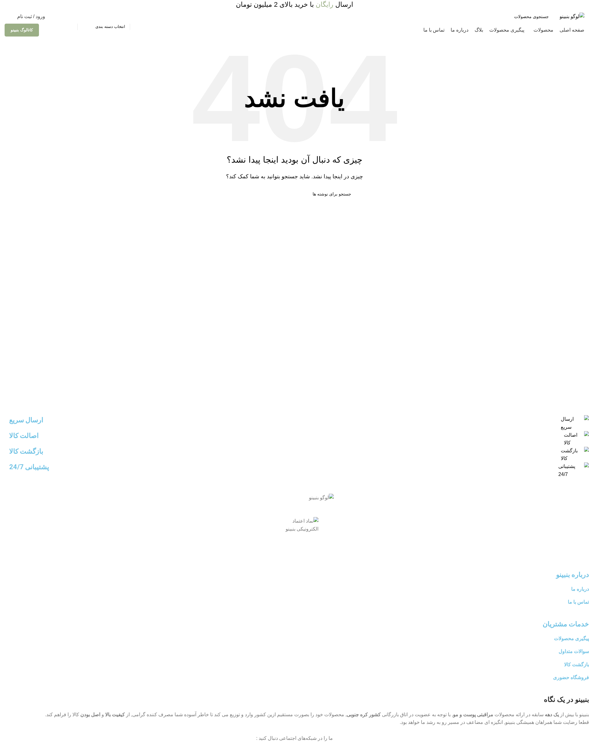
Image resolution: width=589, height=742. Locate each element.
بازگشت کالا (576, 664)
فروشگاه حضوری (571, 677)
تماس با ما (578, 602)
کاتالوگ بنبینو (22, 30)
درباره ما (580, 589)
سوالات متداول (574, 651)
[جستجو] (70, 17)
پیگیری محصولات (571, 638)
